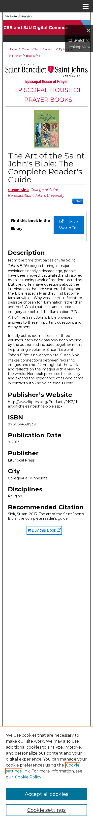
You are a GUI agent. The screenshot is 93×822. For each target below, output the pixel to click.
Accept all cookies (46, 794)
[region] (46, 774)
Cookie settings (46, 810)
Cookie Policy (28, 777)
